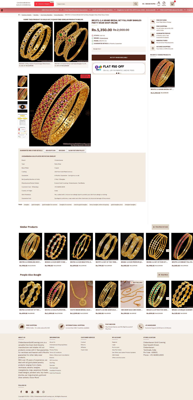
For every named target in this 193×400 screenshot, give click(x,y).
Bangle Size (97, 49)
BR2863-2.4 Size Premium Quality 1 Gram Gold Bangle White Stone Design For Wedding (132, 262)
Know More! (34, 377)
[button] (20, 250)
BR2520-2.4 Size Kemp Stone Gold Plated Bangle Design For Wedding (56, 262)
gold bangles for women (49, 204)
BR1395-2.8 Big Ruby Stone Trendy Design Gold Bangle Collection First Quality (71, 63)
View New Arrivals (161, 227)
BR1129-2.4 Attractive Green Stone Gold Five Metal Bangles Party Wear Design (158, 310)
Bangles (36, 15)
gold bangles (36, 204)
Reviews (62, 150)
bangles (26, 204)
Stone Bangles (58, 15)
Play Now (108, 329)
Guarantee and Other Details (31, 150)
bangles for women (65, 204)
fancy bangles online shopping (99, 204)
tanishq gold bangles (80, 204)
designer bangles (130, 204)
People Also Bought (30, 274)
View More (164, 275)
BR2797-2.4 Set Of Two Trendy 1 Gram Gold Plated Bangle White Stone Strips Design (107, 262)
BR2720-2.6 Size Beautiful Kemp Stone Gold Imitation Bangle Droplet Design (81, 262)
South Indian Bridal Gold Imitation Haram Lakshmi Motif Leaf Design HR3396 (81, 310)
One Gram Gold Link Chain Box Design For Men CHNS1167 (132, 310)
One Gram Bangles (46, 15)
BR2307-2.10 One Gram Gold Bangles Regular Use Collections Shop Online (107, 310)
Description (50, 150)
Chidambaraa (104, 38)
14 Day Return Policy (76, 150)
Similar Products (29, 226)
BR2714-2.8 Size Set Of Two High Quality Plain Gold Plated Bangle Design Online (30, 310)
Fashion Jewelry (26, 15)
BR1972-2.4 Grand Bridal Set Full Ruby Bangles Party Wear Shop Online (162, 89)
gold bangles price (116, 204)
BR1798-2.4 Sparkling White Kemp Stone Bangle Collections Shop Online (30, 262)
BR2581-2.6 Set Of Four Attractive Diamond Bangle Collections (158, 262)
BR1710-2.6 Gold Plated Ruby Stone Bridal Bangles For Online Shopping (56, 310)
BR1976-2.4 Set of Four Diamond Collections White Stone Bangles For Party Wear (35, 63)
